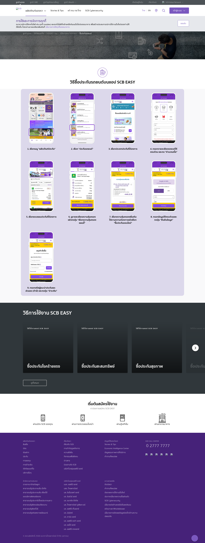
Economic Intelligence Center (117, 448)
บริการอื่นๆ (27, 472)
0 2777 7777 (158, 445)
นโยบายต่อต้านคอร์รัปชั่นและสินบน (118, 504)
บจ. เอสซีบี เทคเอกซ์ (71, 529)
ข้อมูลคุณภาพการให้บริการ (115, 452)
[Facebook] (146, 454)
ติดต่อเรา (108, 484)
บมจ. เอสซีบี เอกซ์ (70, 484)
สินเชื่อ (25, 444)
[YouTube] (162, 454)
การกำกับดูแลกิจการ (72, 448)
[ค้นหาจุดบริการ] (156, 11)
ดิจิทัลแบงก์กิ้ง (39, 33)
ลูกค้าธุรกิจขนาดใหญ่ (51, 2)
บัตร (24, 448)
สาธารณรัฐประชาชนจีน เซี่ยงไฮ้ (35, 492)
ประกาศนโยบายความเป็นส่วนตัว (117, 496)
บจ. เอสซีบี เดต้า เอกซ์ (72, 520)
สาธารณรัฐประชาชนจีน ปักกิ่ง (34, 488)
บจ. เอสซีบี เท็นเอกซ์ (71, 508)
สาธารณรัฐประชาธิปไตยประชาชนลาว (37, 500)
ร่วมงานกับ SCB (70, 464)
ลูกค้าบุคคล (20, 2)
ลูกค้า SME (34, 2)
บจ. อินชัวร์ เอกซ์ (70, 496)
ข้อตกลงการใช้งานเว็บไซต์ (115, 492)
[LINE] (151, 454)
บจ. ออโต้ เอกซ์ (69, 525)
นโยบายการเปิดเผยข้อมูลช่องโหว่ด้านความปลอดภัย (121, 514)
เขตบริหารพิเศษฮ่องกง (32, 496)
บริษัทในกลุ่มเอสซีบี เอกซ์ (73, 468)
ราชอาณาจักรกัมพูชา (31, 484)
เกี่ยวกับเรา (153, 2)
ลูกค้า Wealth (69, 2)
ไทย (143, 10)
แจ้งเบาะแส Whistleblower (115, 508)
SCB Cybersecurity (94, 10)
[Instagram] (172, 454)
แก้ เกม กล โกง (74, 10)
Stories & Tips (57, 10)
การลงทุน (27, 460)
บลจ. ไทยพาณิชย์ (71, 488)
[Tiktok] (156, 454)
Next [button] (194, 348)
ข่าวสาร (67, 460)
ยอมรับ (183, 23)
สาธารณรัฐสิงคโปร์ (30, 508)
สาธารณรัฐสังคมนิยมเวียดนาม (35, 504)
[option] (48, 348)
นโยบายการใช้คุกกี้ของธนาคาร (58, 27)
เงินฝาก (26, 452)
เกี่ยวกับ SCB (69, 444)
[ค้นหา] (163, 11)
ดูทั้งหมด (35, 382)
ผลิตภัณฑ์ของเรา (34, 11)
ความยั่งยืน (68, 452)
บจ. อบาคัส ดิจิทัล (71, 500)
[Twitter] (167, 454)
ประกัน (25, 456)
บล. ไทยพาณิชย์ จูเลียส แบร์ (74, 504)
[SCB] (18, 9)
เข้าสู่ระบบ (177, 10)
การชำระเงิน (27, 464)
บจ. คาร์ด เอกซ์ (70, 516)
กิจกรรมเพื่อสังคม (71, 456)
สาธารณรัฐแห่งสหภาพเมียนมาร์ (35, 512)
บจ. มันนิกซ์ (68, 512)
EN (149, 10)
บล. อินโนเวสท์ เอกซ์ (71, 492)
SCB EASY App (51, 33)
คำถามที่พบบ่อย (111, 456)
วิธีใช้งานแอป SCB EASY (68, 33)
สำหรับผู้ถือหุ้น (137, 2)
